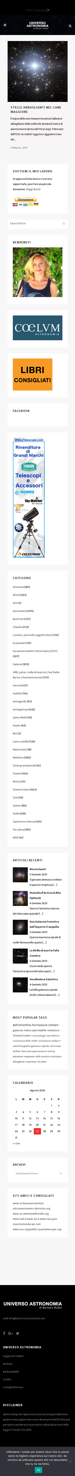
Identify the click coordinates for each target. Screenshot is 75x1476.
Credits (7, 1379)
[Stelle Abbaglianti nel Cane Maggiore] (38, 71)
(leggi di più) (33, 189)
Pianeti (17, 773)
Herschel (18, 685)
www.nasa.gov (48, 1218)
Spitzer (17, 805)
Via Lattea (18, 829)
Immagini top (20, 709)
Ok (38, 1470)
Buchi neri (18, 619)
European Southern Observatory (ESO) (35, 651)
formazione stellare (45, 1025)
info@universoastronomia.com (27, 1318)
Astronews (19, 610)
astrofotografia (21, 1046)
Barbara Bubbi (11, 1371)
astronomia (22, 1025)
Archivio (7, 1363)
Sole (15, 797)
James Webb (20, 717)
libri (15, 733)
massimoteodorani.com (27, 1224)
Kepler (16, 725)
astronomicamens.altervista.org (31, 1208)
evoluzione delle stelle (25, 1040)
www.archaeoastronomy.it (28, 1203)
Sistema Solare (21, 789)
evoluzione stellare (49, 1040)
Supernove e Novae (24, 821)
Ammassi (18, 586)
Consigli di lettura (13, 1387)
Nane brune (19, 749)
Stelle (16, 813)
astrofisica (53, 1035)
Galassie (17, 664)
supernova (31, 1061)
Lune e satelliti (21, 741)
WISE (15, 837)
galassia (18, 1030)
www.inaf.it (19, 1218)
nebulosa (53, 1030)
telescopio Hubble (35, 1030)
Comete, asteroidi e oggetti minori (32, 635)
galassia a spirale (40, 1046)
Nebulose (18, 757)
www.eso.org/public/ (25, 1229)
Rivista (17, 781)
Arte (15, 602)
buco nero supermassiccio (34, 1051)
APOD (16, 594)
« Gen (16, 1143)
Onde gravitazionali (24, 765)
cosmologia (39, 1035)
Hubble (17, 693)
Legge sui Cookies (13, 1356)
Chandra (18, 627)
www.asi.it (33, 1218)
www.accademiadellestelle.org (31, 1213)
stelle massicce (43, 1056)
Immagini (18, 701)
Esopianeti (19, 643)
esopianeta (29, 1056)
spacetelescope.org (49, 1229)
